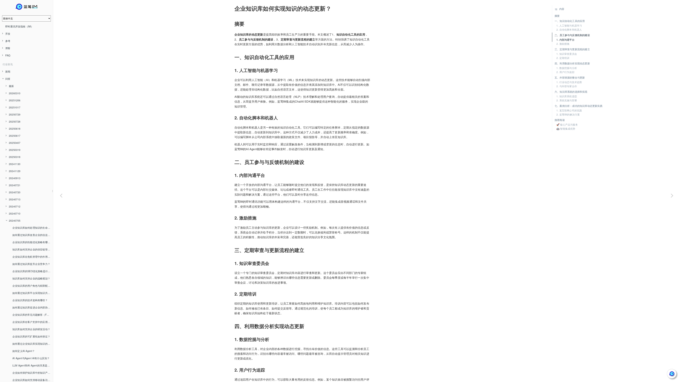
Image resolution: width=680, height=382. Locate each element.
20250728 (15, 121)
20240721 (15, 185)
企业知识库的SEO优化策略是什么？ (32, 271)
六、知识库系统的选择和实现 (571, 91)
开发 (7, 33)
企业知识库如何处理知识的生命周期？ (32, 227)
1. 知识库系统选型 (566, 96)
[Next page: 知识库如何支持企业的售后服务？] (672, 195)
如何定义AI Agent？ (23, 351)
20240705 (15, 220)
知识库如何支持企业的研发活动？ (31, 329)
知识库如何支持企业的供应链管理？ (32, 249)
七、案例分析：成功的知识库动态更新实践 (578, 106)
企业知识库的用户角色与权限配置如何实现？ (32, 285)
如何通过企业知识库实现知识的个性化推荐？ (32, 343)
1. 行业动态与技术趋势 (569, 82)
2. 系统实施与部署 (566, 100)
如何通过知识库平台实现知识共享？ (32, 293)
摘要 (557, 16)
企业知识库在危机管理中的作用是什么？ (32, 256)
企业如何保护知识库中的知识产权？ (32, 372)
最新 (11, 86)
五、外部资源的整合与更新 (570, 77)
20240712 (15, 206)
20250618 (15, 128)
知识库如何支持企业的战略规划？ (31, 278)
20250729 (15, 114)
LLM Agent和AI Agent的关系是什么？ (32, 365)
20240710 (15, 213)
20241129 (15, 171)
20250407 (15, 142)
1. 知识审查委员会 (566, 54)
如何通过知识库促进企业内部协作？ (32, 307)
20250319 (15, 150)
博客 (7, 48)
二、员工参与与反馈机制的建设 (572, 35)
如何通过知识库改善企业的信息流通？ (32, 235)
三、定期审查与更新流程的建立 (572, 49)
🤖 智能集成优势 (565, 128)
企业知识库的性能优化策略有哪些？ (32, 242)
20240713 (15, 199)
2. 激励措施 (562, 43)
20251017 (15, 107)
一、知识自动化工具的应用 (570, 21)
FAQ (7, 55)
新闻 (7, 71)
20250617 (15, 135)
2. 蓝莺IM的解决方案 (568, 114)
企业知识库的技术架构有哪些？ (30, 300)
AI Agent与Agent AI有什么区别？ (31, 358)
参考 (7, 41)
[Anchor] (232, 8)
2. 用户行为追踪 (565, 72)
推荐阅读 (560, 120)
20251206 (15, 100)
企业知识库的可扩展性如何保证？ (31, 336)
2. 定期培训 (562, 58)
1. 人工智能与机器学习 (569, 25)
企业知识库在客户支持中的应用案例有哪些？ (32, 322)
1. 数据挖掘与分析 (566, 68)
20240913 (15, 178)
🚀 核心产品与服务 (567, 124)
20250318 (15, 157)
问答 (7, 78)
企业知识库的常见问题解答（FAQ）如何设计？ (32, 314)
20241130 (15, 164)
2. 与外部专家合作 (566, 86)
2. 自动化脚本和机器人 (569, 29)
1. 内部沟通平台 (565, 39)
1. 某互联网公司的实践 (569, 110)
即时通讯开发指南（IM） (19, 26)
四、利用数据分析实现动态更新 (572, 63)
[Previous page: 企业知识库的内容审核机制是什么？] (61, 195)
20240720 (15, 192)
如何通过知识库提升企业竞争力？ (31, 264)
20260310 (15, 93)
